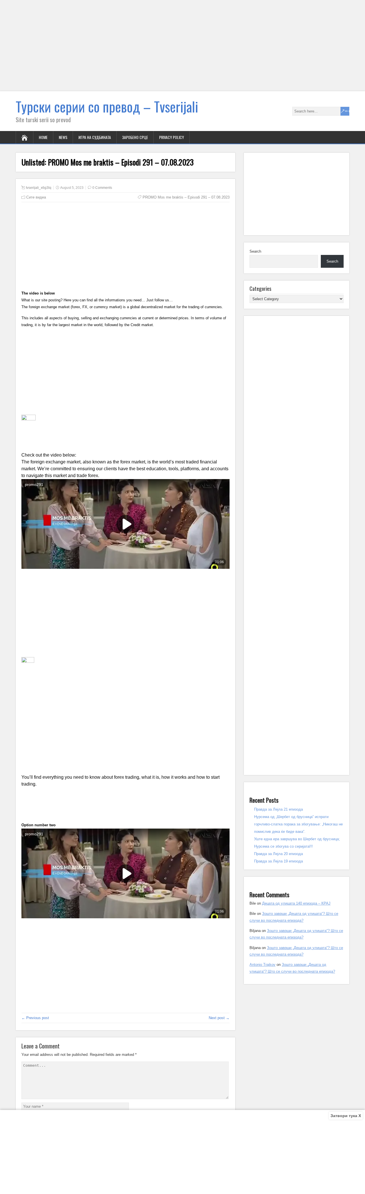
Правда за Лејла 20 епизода (278, 854)
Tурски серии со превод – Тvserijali (107, 106)
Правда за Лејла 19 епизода (278, 861)
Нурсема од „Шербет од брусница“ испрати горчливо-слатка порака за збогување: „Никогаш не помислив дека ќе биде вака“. (298, 824)
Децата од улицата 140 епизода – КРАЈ (296, 903)
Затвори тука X (345, 1115)
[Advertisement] (171, 49)
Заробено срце (135, 137)
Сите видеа (36, 197)
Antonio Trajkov (262, 964)
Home (43, 137)
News (63, 137)
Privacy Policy (171, 137)
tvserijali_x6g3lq (38, 188)
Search (255, 251)
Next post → (219, 1018)
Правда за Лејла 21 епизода (278, 809)
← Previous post (35, 1018)
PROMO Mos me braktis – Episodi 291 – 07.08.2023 (186, 197)
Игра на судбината (94, 137)
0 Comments (102, 188)
